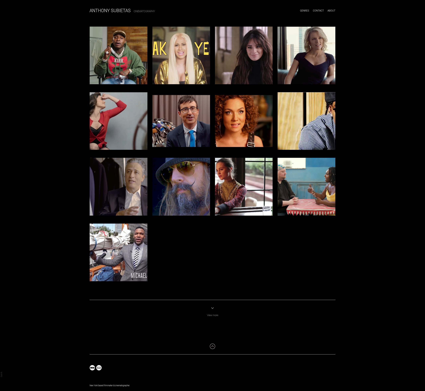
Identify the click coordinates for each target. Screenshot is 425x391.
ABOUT (331, 10)
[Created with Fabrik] (1, 374)
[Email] (99, 367)
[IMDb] (92, 367)
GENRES (304, 10)
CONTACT (318, 10)
